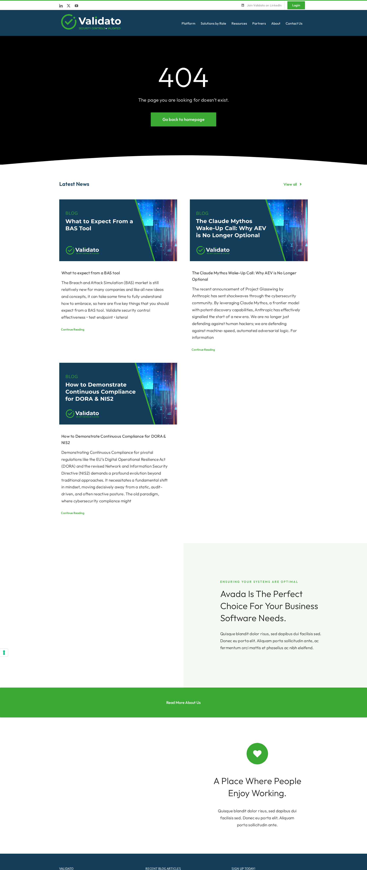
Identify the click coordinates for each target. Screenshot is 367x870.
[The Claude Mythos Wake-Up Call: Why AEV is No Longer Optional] (249, 230)
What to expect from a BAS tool (90, 272)
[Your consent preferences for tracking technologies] (4, 653)
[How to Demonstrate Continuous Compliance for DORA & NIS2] (118, 393)
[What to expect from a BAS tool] (118, 230)
